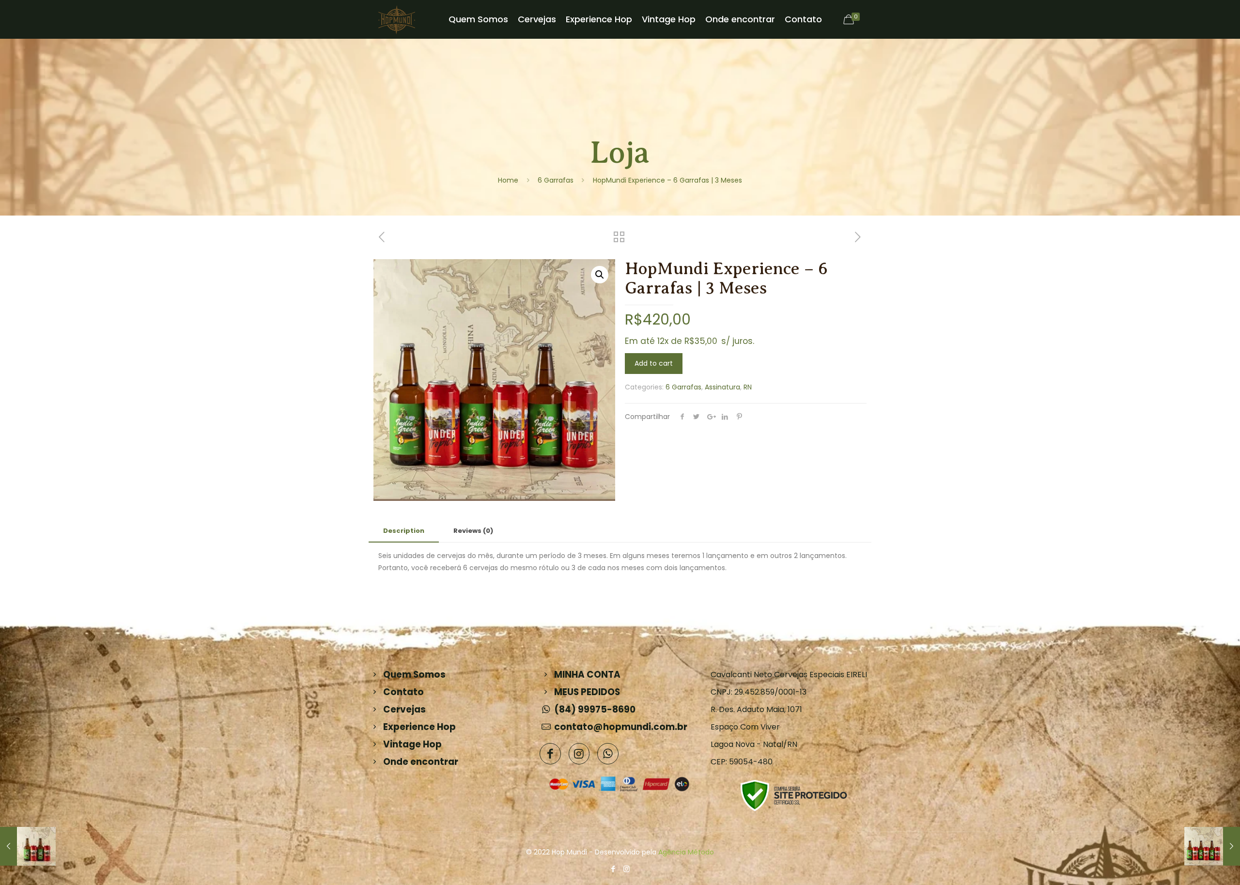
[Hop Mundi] (396, 19)
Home (508, 180)
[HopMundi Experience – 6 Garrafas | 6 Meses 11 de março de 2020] (1212, 846)
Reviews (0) (473, 530)
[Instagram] (626, 869)
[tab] (404, 531)
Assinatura (722, 387)
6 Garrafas (556, 180)
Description (403, 530)
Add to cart (654, 363)
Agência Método (686, 852)
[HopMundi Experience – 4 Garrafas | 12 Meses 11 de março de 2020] (28, 846)
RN (748, 387)
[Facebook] (613, 869)
